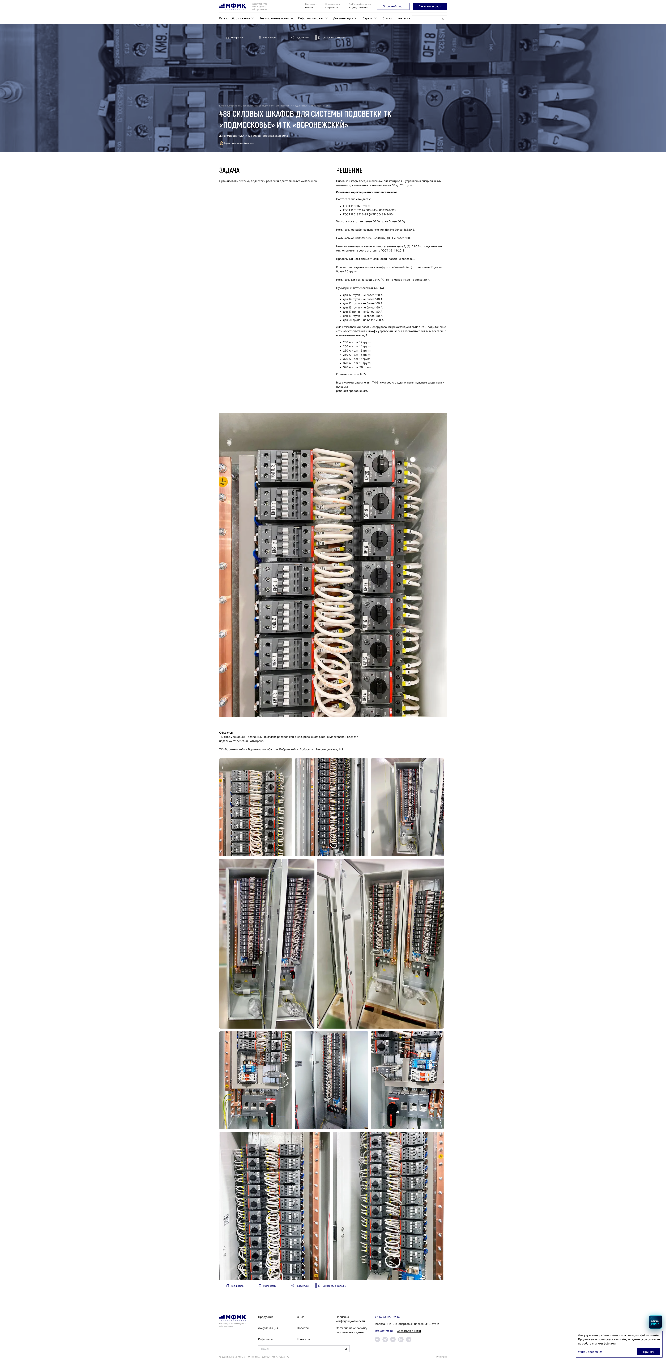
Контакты (404, 18)
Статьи (387, 18)
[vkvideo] (401, 1339)
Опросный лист (393, 6)
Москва (309, 7)
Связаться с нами (409, 1331)
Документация (343, 18)
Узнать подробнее (590, 1352)
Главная (223, 105)
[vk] (377, 1339)
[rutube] (408, 1339)
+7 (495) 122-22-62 (358, 7)
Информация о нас (310, 18)
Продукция (265, 1317)
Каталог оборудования (234, 18)
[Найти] (443, 19)
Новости (303, 1328)
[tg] (385, 1339)
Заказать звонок (430, 6)
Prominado (441, 1356)
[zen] (393, 1339)
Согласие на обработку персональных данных (351, 1330)
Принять (649, 1352)
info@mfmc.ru (331, 7)
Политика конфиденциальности (350, 1319)
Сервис (368, 18)
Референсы (235, 105)
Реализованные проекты (276, 18)
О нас (300, 1317)
